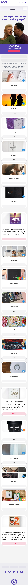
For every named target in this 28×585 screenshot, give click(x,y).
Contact (22, 567)
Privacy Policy (14, 576)
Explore (14, 239)
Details (14, 90)
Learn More (12, 9)
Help (6, 567)
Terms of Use (7, 576)
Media (14, 567)
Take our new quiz (14, 51)
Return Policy (21, 576)
